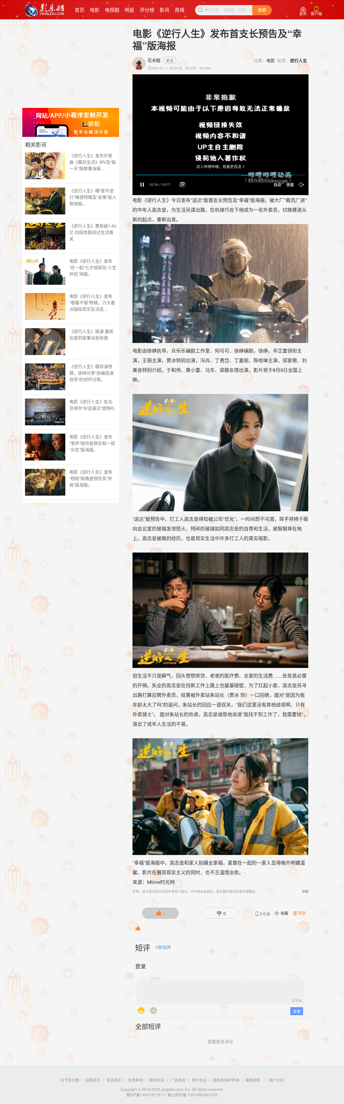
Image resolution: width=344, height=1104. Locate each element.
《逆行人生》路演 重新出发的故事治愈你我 (91, 334)
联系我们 (114, 1080)
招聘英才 (93, 1080)
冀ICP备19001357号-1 (145, 1094)
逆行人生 (298, 60)
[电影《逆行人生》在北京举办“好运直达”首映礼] (45, 412)
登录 (140, 966)
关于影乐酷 (69, 1080)
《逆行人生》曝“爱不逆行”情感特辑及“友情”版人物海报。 (92, 197)
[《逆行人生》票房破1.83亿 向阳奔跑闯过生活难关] (45, 236)
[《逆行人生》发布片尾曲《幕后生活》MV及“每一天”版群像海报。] (45, 165)
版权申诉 (156, 1080)
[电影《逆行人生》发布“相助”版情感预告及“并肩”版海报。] (45, 482)
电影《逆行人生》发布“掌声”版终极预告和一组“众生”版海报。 (92, 443)
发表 (296, 1011)
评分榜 (147, 9)
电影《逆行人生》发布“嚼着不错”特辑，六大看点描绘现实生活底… (92, 302)
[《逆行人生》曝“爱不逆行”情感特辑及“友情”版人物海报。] (45, 201)
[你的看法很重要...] (220, 990)
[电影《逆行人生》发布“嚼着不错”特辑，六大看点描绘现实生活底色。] (45, 306)
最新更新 (252, 1080)
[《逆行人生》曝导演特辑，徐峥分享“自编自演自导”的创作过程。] (45, 376)
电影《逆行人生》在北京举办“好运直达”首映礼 (92, 405)
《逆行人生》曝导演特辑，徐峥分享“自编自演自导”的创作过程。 (91, 372)
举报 (305, 891)
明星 (129, 9)
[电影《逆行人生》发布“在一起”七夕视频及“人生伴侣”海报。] (45, 271)
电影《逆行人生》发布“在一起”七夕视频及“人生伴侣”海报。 (92, 267)
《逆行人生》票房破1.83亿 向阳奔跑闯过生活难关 (92, 232)
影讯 (164, 9)
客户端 (316, 11)
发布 (303, 11)
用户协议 (199, 1080)
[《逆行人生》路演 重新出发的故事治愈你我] (45, 341)
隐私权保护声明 (226, 1080)
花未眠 (154, 60)
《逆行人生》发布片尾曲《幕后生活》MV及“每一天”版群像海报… (92, 161)
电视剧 (112, 9)
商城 (179, 9)
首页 (79, 9)
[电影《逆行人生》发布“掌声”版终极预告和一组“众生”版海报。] (45, 447)
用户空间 (276, 1080)
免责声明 (135, 1080)
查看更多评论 (220, 1042)
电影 (94, 9)
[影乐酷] (44, 10)
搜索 (262, 10)
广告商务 (177, 1080)
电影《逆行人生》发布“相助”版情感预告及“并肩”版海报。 (90, 478)
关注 (169, 60)
